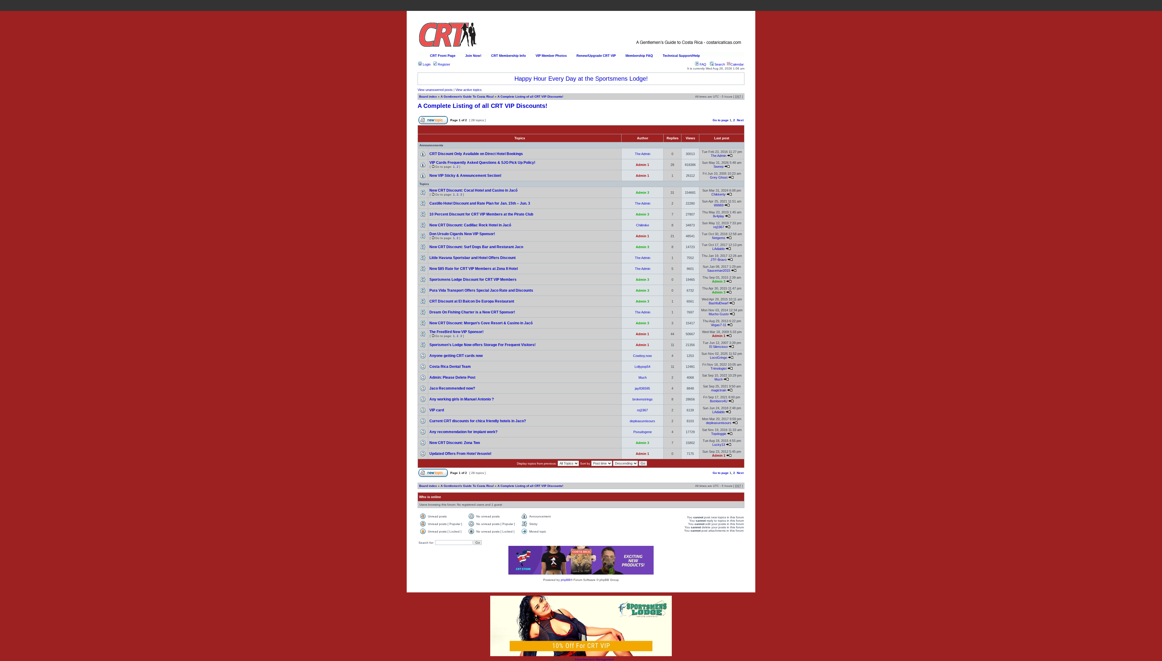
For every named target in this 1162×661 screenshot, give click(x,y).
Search (719, 64)
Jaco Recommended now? (452, 388)
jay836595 (642, 388)
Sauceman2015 (718, 270)
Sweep (719, 166)
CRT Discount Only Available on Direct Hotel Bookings (476, 154)
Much (642, 377)
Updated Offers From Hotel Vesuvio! (460, 454)
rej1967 (718, 227)
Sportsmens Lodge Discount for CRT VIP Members (473, 279)
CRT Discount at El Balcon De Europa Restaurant (471, 301)
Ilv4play (718, 216)
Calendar (737, 64)
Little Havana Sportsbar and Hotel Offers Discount (472, 258)
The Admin (642, 154)
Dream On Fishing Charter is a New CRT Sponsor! (472, 312)
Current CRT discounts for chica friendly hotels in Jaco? (477, 421)
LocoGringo (718, 357)
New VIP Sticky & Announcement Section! (465, 175)
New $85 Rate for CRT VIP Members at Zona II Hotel (473, 269)
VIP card (436, 410)
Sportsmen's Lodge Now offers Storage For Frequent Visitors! (482, 345)
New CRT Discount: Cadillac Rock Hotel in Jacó (470, 225)
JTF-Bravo (719, 259)
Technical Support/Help (681, 55)
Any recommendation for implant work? (463, 432)
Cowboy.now (642, 356)
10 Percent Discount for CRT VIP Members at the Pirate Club (481, 214)
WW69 (719, 205)
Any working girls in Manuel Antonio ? (461, 399)
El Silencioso (718, 346)
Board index (428, 96)
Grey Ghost (718, 177)
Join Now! (473, 55)
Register (443, 64)
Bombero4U (718, 401)
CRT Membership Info (508, 55)
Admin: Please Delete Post (452, 377)
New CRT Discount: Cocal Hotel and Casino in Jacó (473, 190)
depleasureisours (642, 421)
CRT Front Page (442, 55)
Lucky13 (718, 444)
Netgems (718, 238)
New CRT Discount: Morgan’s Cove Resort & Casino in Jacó (481, 323)
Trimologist (719, 368)
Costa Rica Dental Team (450, 367)
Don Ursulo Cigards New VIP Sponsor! (462, 234)
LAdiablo (718, 249)
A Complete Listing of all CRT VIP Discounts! (530, 96)
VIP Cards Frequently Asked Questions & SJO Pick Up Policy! (482, 162)
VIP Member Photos (551, 55)
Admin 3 (642, 192)
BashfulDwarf (718, 303)
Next (740, 120)
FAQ (702, 64)
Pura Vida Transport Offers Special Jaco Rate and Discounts (481, 290)
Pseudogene (642, 432)
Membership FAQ (639, 55)
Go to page (721, 120)
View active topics (468, 90)
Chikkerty (718, 194)
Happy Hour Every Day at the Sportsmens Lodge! (581, 78)
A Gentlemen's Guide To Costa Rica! (467, 96)
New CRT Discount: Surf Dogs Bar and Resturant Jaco (476, 247)
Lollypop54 (642, 366)
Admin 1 (642, 165)
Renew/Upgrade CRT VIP (596, 55)
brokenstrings (642, 399)
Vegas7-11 (718, 325)
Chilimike (642, 225)
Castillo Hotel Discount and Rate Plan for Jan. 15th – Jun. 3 (479, 203)
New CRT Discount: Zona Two (454, 443)
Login (426, 64)
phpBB (565, 580)
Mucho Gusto (719, 314)
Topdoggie (718, 434)
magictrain (718, 390)
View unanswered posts (435, 90)
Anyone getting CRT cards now (456, 356)
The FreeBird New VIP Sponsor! (456, 332)
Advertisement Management (594, 659)
